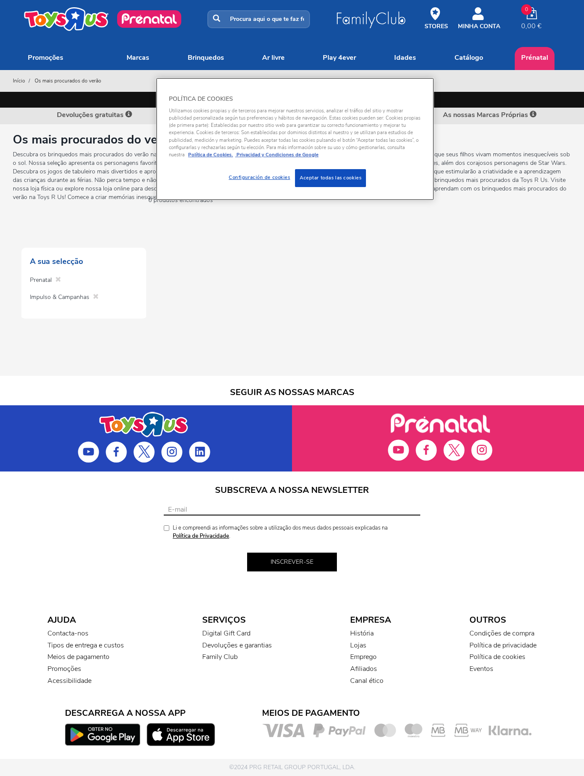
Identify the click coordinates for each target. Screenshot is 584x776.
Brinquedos (206, 57)
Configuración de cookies (259, 177)
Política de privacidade (503, 645)
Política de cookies (497, 657)
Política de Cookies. (210, 154)
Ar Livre (273, 57)
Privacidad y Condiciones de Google (277, 154)
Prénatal (534, 57)
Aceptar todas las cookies (330, 177)
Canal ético (366, 680)
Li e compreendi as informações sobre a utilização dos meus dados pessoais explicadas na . (280, 532)
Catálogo (468, 57)
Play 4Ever (339, 57)
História (362, 633)
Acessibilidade (69, 680)
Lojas (358, 645)
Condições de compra (501, 633)
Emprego (363, 657)
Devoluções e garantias (237, 645)
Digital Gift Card (226, 633)
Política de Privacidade (201, 536)
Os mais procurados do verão (68, 80)
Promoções (45, 57)
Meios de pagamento (78, 657)
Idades (405, 57)
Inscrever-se (292, 562)
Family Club (220, 657)
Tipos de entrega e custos (85, 645)
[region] (295, 139)
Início (19, 80)
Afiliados (363, 669)
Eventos (481, 669)
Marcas (138, 57)
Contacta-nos (67, 633)
